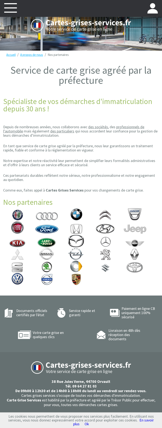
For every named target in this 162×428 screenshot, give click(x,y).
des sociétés (98, 126)
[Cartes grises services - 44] (81, 25)
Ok (87, 423)
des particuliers (62, 131)
